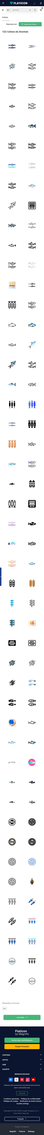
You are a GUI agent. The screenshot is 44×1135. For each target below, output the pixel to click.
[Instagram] (28, 1080)
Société (5, 1069)
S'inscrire (22, 1093)
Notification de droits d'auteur (31, 1101)
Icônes (5, 17)
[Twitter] (16, 1080)
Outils (5, 1060)
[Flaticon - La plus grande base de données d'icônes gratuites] (19, 3)
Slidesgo (31, 1131)
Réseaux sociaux (22, 1074)
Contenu (6, 1055)
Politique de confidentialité (30, 1099)
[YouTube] (33, 1080)
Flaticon (22, 1131)
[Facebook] (11, 1080)
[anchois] (12, 46)
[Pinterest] (22, 1080)
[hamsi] (32, 901)
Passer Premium (22, 1046)
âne (4, 1008)
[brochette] (32, 881)
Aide (4, 1065)
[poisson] (12, 901)
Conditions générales (11, 1099)
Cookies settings (22, 1103)
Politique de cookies (11, 1101)
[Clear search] (30, 10)
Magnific (13, 1131)
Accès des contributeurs (22, 1040)
